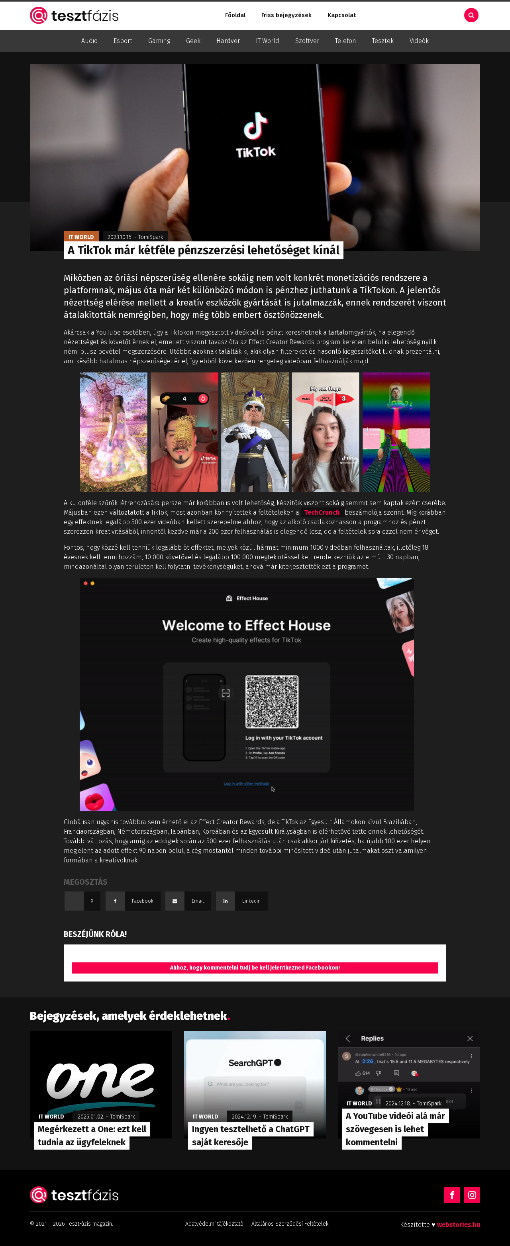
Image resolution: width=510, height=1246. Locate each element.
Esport (123, 41)
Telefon (345, 41)
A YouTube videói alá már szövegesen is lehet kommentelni (395, 1129)
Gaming (159, 41)
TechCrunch (322, 512)
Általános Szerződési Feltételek (289, 1224)
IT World (267, 41)
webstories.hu (458, 1224)
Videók (419, 41)
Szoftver (307, 41)
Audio (89, 41)
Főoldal (235, 15)
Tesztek (383, 41)
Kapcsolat (342, 15)
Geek (193, 41)
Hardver (228, 41)
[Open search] (471, 15)
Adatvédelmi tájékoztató (214, 1224)
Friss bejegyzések (286, 15)
